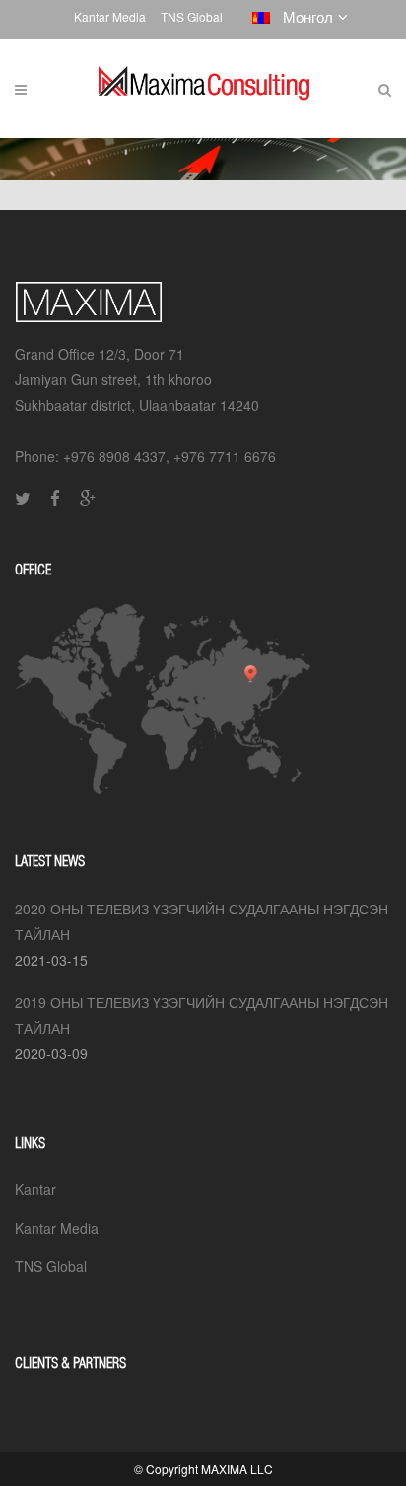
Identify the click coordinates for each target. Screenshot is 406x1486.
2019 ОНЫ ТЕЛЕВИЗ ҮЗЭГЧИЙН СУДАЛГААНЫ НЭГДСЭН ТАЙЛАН (201, 1015)
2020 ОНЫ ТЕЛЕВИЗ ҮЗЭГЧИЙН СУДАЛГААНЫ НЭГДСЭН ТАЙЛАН (201, 921)
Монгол (304, 16)
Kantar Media (110, 16)
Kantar (35, 1189)
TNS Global (192, 16)
